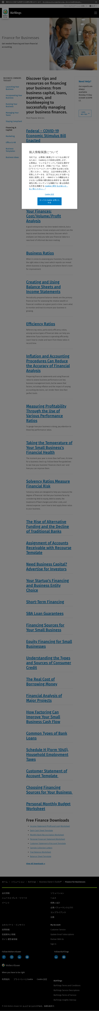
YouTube (27, 957)
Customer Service (58, 929)
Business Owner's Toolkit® (50, 882)
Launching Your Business (12, 88)
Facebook (4, 957)
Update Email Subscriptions (62, 934)
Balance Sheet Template (40, 856)
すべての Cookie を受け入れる (49, 201)
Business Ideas (12, 157)
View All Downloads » (35, 863)
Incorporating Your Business (14, 96)
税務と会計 (55, 903)
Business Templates (10, 150)
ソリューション (18, 882)
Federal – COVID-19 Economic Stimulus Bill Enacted (46, 136)
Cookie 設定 (49, 194)
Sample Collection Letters (41, 848)
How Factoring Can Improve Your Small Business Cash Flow (43, 717)
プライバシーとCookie (23, 979)
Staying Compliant (14, 121)
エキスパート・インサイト (13, 925)
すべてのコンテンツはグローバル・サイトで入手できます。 (62, 2)
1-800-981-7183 (84, 113)
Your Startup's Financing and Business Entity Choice (47, 585)
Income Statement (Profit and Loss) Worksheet (50, 826)
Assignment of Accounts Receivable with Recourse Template (48, 548)
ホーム (5, 882)
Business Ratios (40, 253)
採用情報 (6, 929)
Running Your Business (11, 105)
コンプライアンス (58, 912)
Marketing (10, 136)
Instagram (12, 957)
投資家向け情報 (8, 934)
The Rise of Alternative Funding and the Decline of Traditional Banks (47, 526)
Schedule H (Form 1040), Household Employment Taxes (47, 754)
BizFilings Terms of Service (65, 995)
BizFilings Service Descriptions (66, 990)
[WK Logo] (11, 965)
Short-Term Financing (45, 602)
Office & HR (11, 142)
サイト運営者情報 (9, 939)
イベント (6, 903)
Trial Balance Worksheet (40, 852)
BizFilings (32, 882)
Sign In (53, 944)
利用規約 (6, 979)
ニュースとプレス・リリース (14, 898)
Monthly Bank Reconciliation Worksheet (47, 835)
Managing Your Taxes (12, 114)
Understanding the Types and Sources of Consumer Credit (48, 663)
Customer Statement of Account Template (48, 843)
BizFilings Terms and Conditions (67, 985)
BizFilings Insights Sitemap (65, 1000)
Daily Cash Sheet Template (41, 830)
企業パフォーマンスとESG (61, 907)
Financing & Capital (11, 128)
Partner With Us (57, 939)
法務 (52, 917)
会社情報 (6, 893)
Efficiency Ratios (40, 324)
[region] (49, 176)
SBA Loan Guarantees (45, 613)
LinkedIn (19, 957)
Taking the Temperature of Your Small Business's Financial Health (49, 447)
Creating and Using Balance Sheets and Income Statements (43, 287)
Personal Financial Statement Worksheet (47, 839)
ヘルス (53, 898)
